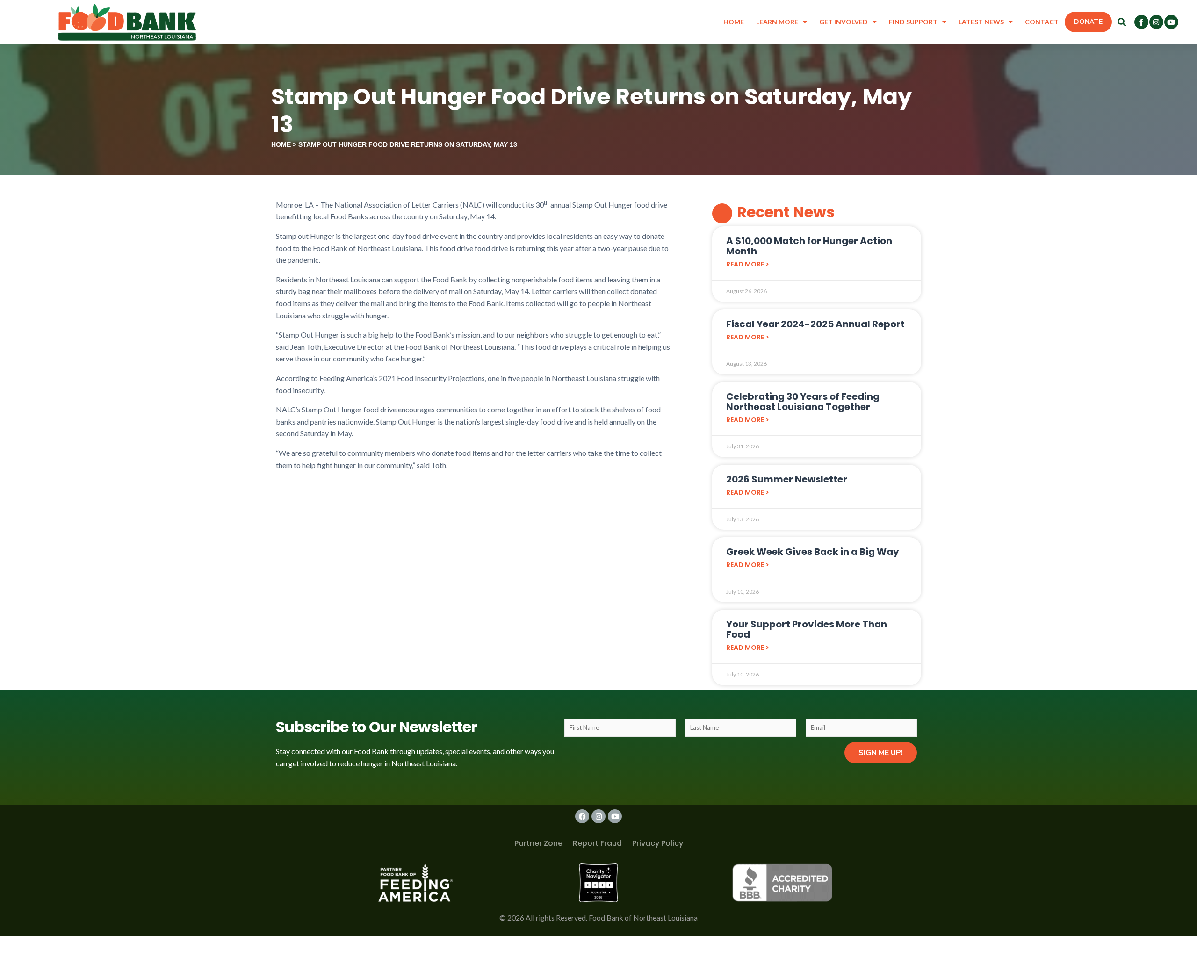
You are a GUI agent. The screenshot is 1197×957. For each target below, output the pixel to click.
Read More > (747, 264)
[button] (1122, 22)
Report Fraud (597, 843)
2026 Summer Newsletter (786, 479)
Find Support (913, 22)
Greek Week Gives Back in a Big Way (812, 551)
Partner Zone (538, 843)
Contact (1042, 22)
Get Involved (843, 22)
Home (733, 22)
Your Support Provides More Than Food (806, 629)
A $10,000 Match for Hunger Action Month (809, 246)
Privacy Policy (657, 843)
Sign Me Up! (880, 753)
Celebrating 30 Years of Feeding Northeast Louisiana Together (803, 401)
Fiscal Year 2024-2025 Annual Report (815, 324)
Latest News (981, 22)
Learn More (777, 22)
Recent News (786, 212)
